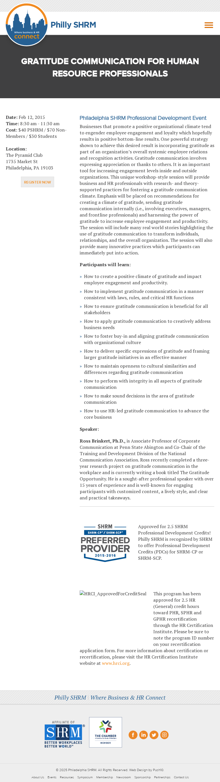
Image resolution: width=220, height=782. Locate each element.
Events (52, 777)
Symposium (85, 777)
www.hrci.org (115, 663)
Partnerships (162, 777)
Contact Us (181, 777)
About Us (38, 777)
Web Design (138, 770)
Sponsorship (142, 777)
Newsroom (123, 777)
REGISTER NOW (37, 182)
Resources (67, 777)
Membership (104, 777)
